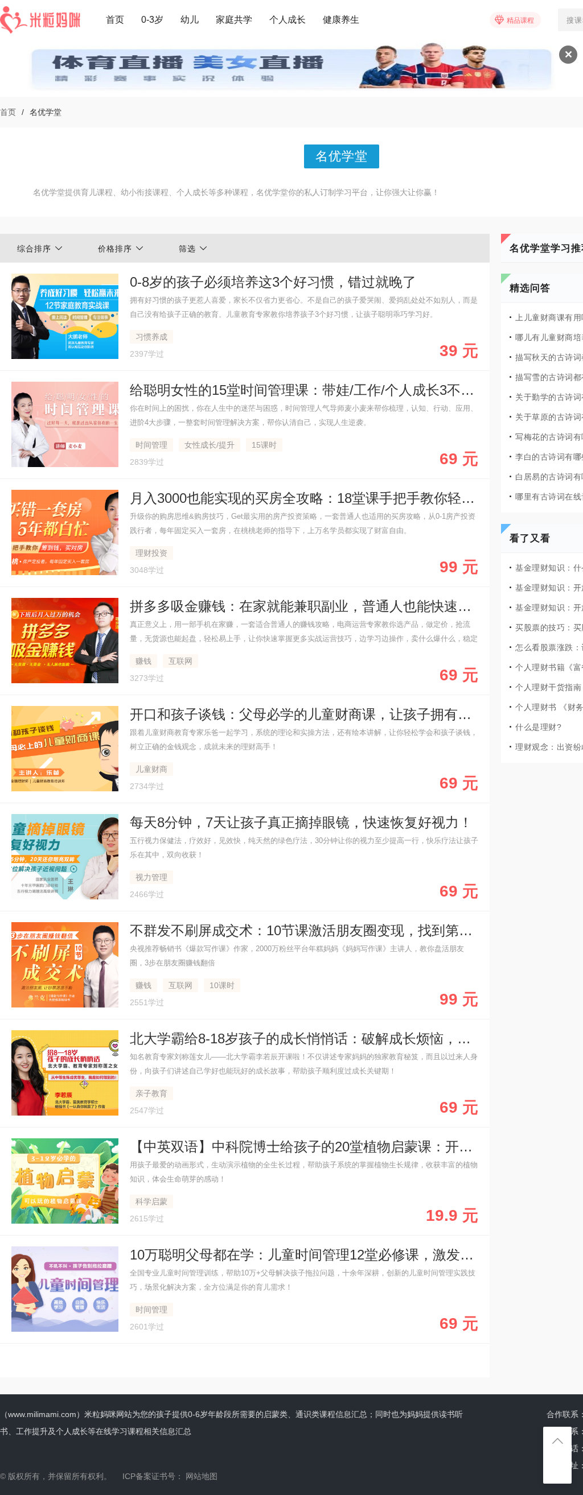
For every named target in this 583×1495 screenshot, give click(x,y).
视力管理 (151, 877)
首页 (115, 19)
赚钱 (143, 661)
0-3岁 (152, 19)
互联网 (180, 661)
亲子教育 (151, 1093)
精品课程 (520, 20)
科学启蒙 (151, 1201)
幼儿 (189, 19)
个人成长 (287, 19)
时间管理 (151, 445)
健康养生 (341, 19)
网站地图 (201, 1476)
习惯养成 (151, 337)
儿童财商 (151, 769)
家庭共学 (234, 19)
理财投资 (151, 553)
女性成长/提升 (209, 445)
